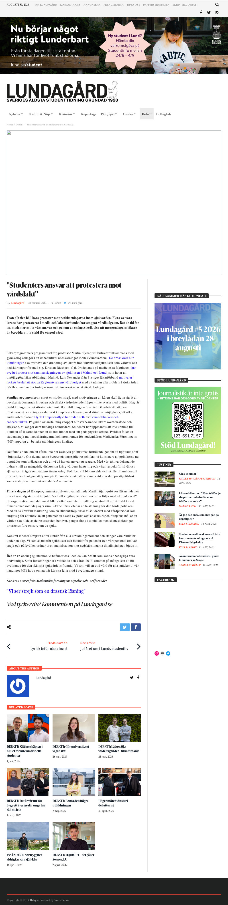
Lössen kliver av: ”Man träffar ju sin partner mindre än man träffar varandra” (200, 497)
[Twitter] (209, 13)
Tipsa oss (133, 4)
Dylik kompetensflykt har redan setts (59, 417)
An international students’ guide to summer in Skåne (199, 558)
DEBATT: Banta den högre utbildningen (70, 803)
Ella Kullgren (189, 524)
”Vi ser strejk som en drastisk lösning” (46, 591)
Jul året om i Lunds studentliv (104, 646)
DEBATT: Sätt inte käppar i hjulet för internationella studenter (25, 751)
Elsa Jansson (188, 547)
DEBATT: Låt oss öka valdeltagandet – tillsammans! (118, 748)
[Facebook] (201, 13)
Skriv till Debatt (185, 4)
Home (10, 124)
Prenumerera (114, 4)
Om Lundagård (46, 4)
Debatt (19, 124)
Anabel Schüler (190, 565)
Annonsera (91, 4)
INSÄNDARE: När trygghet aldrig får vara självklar (24, 857)
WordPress (61, 900)
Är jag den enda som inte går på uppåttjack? (199, 516)
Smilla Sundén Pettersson (197, 478)
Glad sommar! (188, 473)
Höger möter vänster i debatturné (113, 803)
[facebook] (136, 627)
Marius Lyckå (188, 506)
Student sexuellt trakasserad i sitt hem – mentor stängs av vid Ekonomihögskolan (199, 538)
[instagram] (217, 13)
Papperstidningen (156, 4)
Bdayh (34, 900)
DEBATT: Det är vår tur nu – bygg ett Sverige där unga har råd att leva (26, 805)
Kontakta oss (70, 4)
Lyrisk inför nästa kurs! (49, 646)
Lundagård (17, 303)
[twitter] (125, 627)
